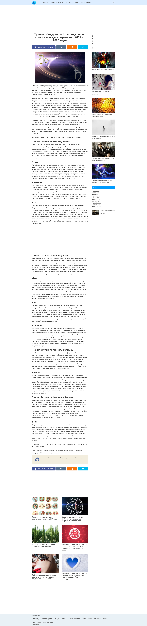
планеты (56, 453)
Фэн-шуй (68, 2)
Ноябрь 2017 (96, 204)
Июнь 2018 (96, 192)
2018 (40, 453)
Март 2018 (96, 197)
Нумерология (42, 620)
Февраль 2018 (97, 199)
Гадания (105, 618)
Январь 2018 (96, 201)
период (46, 450)
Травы (90, 618)
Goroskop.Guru (35, 622)
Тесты (84, 618)
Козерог (45, 453)
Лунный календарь (86, 2)
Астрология (39, 450)
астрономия (53, 450)
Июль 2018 (96, 191)
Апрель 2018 (96, 196)
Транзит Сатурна (63, 450)
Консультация (61, 620)
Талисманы (51, 620)
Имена (34, 620)
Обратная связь (36, 615)
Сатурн (50, 453)
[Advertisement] (46, 239)
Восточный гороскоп (57, 2)
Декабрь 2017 (97, 203)
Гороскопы (45, 2)
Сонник (76, 2)
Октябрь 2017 (97, 206)
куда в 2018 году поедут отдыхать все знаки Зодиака (53, 444)
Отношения (97, 618)
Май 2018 (95, 194)
